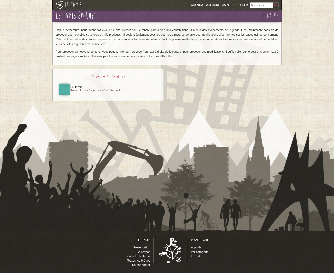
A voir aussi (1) (108, 76)
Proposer (240, 5)
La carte (196, 256)
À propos (144, 252)
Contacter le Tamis (137, 256)
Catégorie (213, 5)
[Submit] (275, 5)
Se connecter (141, 265)
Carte (226, 5)
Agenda (197, 5)
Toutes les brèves (138, 260)
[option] (108, 89)
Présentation (141, 247)
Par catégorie (200, 252)
